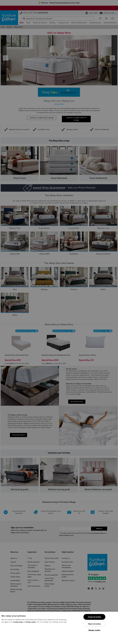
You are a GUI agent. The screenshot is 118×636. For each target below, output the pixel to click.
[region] (59, 624)
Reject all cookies (94, 624)
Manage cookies (94, 630)
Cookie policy (18, 622)
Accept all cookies (94, 617)
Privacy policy (31, 622)
